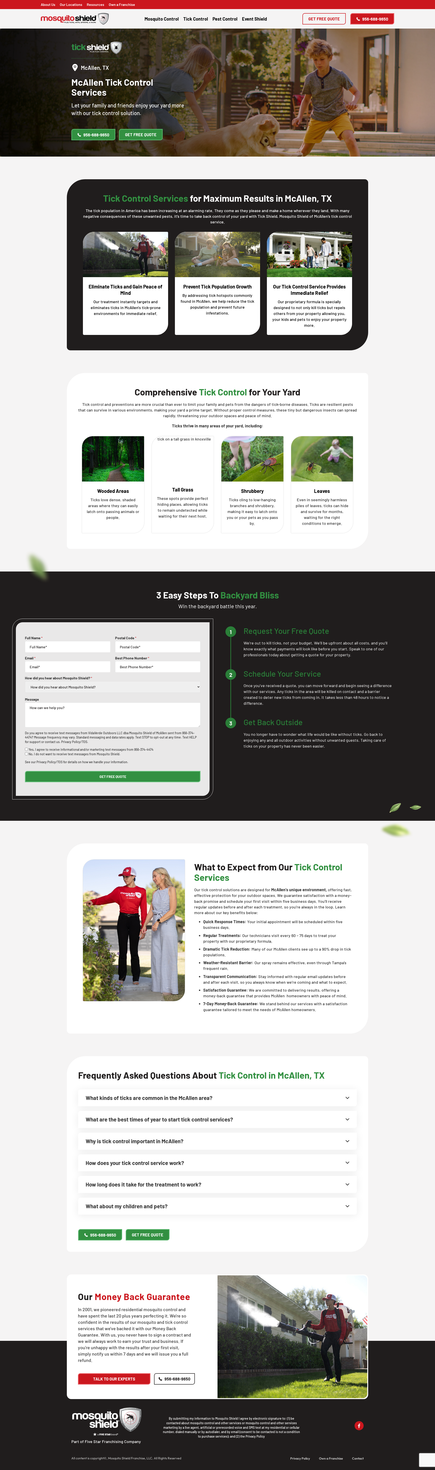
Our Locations (71, 4)
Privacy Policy (255, 1436)
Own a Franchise (122, 4)
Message (32, 699)
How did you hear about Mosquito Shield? (58, 678)
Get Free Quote (324, 18)
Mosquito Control (162, 19)
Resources (95, 4)
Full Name (34, 638)
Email (30, 658)
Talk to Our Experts (114, 1378)
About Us (48, 4)
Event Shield (254, 19)
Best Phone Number (132, 658)
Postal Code (125, 638)
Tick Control (195, 19)
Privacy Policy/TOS (74, 742)
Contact (358, 1458)
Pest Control (225, 19)
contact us (52, 742)
